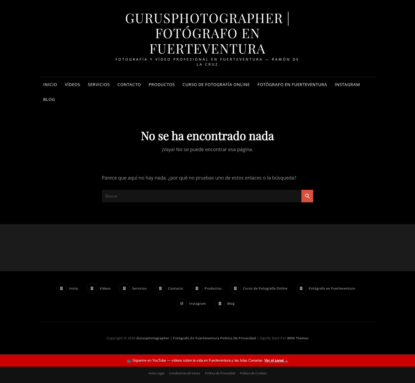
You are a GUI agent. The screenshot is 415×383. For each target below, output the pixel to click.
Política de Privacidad (238, 338)
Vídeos (72, 84)
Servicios (99, 84)
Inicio (50, 84)
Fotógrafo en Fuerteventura (292, 84)
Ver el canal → (276, 360)
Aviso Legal (156, 373)
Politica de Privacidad (220, 373)
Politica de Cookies (253, 373)
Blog (49, 99)
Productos (162, 84)
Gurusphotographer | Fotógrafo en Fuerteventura (207, 33)
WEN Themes (298, 338)
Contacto (129, 84)
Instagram (347, 84)
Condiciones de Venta (184, 373)
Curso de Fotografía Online (216, 84)
